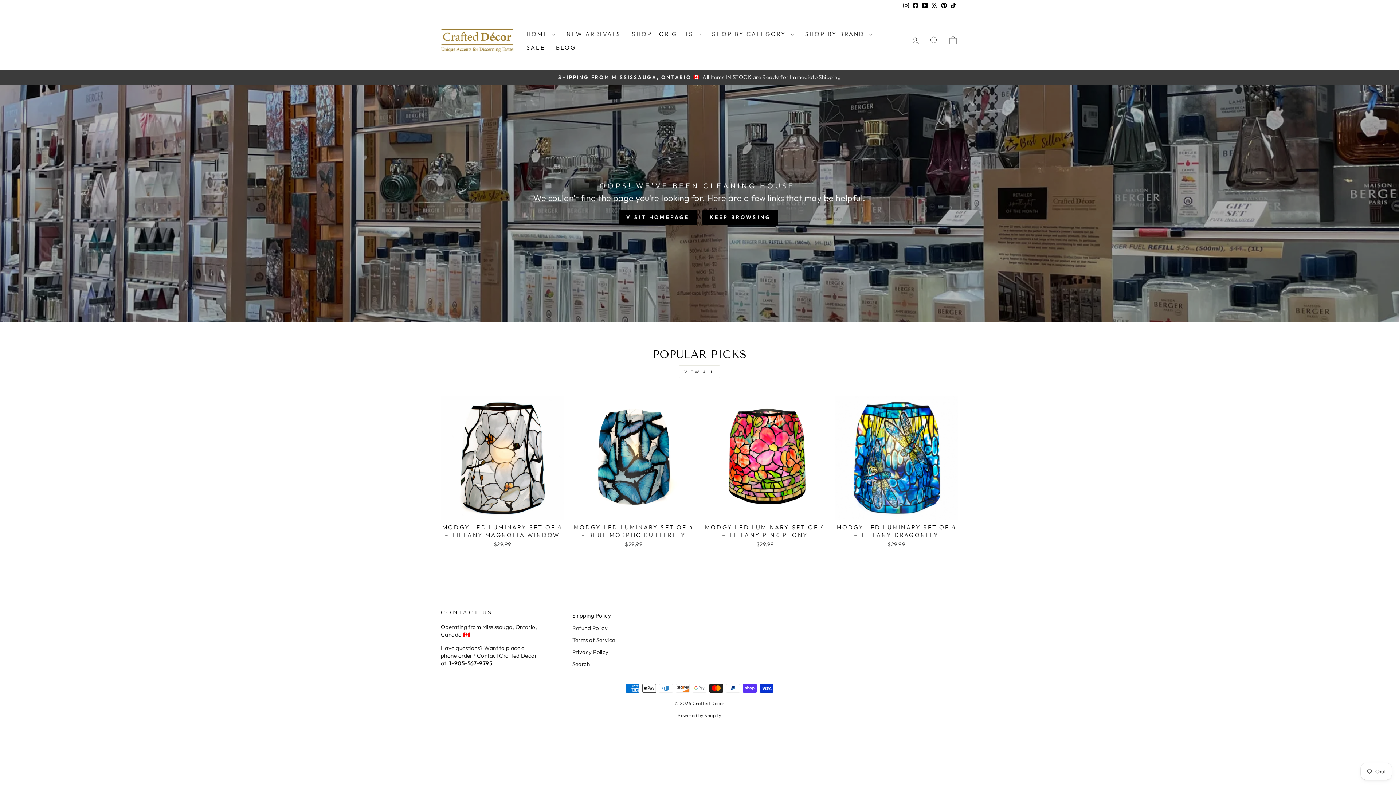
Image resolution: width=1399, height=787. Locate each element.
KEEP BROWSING (740, 217)
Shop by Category (750, 34)
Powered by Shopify (699, 715)
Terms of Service (593, 640)
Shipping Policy (591, 615)
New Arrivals (594, 34)
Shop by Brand (836, 34)
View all (699, 372)
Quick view (502, 511)
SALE (535, 47)
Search (581, 664)
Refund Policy (590, 627)
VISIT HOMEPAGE (658, 217)
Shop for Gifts (663, 34)
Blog (566, 47)
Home (538, 34)
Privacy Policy (590, 652)
